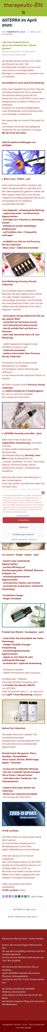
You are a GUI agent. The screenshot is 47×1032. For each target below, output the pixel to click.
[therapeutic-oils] (23, 5)
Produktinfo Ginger (13, 595)
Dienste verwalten (22, 515)
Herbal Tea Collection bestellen (20, 794)
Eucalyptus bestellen (13, 669)
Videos (14, 890)
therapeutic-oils (16, 32)
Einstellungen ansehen (23, 534)
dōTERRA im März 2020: (24, 909)
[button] (43, 492)
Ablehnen (23, 527)
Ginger (7, 598)
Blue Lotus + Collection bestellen (21, 248)
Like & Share (37, 897)
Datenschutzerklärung (19, 539)
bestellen (16, 598)
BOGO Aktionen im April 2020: (22, 916)
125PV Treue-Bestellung (19, 694)
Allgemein (7, 34)
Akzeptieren (23, 520)
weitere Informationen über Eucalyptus (21, 672)
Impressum (33, 539)
